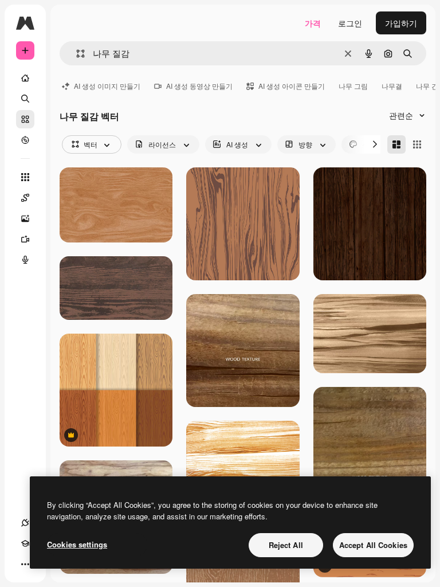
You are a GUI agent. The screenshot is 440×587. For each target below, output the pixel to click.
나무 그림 (353, 86)
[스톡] (25, 119)
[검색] (25, 98)
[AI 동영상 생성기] (25, 239)
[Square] (417, 144)
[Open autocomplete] (76, 53)
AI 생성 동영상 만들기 (199, 86)
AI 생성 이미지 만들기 (107, 86)
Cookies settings (77, 544)
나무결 (392, 86)
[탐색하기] (25, 140)
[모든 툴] (25, 177)
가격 (313, 23)
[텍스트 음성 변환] (25, 260)
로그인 (350, 23)
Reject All (286, 544)
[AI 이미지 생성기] (25, 218)
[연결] (25, 523)
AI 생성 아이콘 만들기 (291, 86)
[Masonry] (396, 144)
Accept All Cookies (373, 544)
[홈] (25, 78)
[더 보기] (25, 564)
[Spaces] (25, 198)
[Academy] (25, 543)
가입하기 (401, 23)
